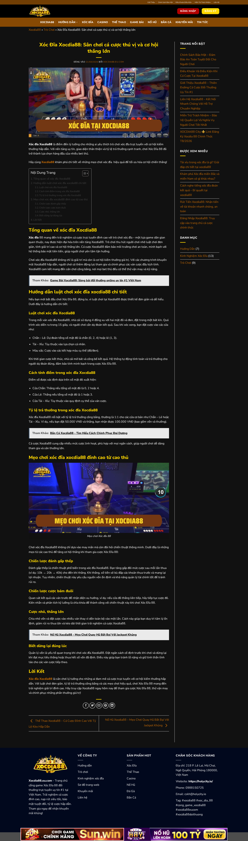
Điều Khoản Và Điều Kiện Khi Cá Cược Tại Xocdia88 (198, 73)
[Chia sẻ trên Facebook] (86, 705)
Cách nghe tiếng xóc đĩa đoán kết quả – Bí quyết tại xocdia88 (199, 190)
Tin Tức (202, 22)
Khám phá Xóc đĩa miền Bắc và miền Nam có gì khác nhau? (199, 176)
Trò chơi (83, 772)
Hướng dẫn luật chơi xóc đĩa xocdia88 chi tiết (59, 183)
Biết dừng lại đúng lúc (50, 215)
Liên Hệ (216, 2)
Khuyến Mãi (184, 22)
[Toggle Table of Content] (84, 173)
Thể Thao (119, 22)
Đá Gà (131, 791)
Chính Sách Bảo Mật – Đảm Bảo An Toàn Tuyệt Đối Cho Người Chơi (198, 59)
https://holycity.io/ (200, 781)
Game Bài (137, 22)
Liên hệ (82, 798)
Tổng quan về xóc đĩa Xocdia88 (51, 178)
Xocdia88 (35, 30)
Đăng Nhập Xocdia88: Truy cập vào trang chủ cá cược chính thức (197, 223)
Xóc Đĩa (87, 22)
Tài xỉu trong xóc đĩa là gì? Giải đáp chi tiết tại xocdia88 (199, 164)
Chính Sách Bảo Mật (165, 2)
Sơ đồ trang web (88, 785)
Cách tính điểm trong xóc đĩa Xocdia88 (59, 191)
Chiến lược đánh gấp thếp (52, 203)
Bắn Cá (166, 22)
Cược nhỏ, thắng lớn (49, 211)
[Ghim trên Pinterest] (106, 705)
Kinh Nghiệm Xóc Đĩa (194, 256)
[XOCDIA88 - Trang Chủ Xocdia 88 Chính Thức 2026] (47, 11)
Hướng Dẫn (67, 22)
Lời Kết (37, 220)
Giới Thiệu (151, 2)
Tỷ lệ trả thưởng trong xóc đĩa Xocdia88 (60, 195)
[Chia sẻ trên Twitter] (92, 705)
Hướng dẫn (85, 766)
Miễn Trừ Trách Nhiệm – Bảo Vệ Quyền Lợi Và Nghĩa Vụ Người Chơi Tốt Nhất (198, 120)
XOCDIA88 (47, 22)
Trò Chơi (49, 30)
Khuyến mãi (85, 791)
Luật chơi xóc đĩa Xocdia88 (53, 187)
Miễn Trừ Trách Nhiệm (203, 2)
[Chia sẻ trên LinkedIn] (112, 705)
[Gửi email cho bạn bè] (99, 705)
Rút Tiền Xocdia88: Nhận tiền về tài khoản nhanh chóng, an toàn (199, 206)
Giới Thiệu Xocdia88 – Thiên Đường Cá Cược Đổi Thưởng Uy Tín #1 (198, 87)
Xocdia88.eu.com (113, 62)
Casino (102, 22)
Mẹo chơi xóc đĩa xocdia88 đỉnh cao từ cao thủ (60, 199)
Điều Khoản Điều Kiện (184, 2)
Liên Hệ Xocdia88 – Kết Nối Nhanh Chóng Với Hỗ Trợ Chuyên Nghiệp (198, 104)
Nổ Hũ (152, 22)
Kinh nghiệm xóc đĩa (91, 778)
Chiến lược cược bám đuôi (52, 207)
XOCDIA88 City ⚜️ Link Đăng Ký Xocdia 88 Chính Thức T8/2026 (199, 136)
